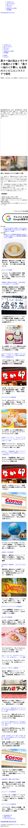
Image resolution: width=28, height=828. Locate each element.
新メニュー (10, 5)
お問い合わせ (7, 816)
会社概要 (9, 9)
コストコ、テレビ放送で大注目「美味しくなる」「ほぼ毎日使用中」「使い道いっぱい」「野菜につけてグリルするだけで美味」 (13, 275)
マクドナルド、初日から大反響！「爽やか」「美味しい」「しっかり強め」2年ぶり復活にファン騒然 (14, 809)
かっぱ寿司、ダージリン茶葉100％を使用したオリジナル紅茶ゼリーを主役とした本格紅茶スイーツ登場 (14, 348)
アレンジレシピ (11, 3)
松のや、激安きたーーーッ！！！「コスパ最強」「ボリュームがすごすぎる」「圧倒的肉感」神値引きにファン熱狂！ (13, 673)
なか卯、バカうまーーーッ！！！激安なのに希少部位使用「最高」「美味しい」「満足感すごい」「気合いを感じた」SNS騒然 (13, 390)
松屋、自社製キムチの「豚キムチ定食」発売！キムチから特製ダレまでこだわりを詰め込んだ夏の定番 (13, 743)
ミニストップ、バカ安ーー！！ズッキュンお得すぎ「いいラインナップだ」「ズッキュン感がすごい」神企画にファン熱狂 (13, 797)
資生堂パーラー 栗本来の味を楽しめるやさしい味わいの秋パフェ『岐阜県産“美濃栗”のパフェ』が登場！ (15, 236)
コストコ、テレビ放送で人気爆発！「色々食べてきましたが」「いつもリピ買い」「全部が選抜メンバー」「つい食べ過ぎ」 (13, 772)
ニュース (9, 6)
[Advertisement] (14, 29)
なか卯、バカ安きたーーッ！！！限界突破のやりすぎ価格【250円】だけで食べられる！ (14, 487)
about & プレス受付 (12, 8)
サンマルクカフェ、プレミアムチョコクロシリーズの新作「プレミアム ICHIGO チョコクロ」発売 (13, 649)
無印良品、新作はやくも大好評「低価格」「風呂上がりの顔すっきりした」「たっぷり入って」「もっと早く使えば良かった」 (13, 785)
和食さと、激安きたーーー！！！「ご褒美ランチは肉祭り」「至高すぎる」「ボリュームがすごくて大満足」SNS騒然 (13, 558)
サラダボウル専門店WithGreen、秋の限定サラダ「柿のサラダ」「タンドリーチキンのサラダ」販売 (13, 730)
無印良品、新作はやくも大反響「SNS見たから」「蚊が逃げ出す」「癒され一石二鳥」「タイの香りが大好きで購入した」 (13, 263)
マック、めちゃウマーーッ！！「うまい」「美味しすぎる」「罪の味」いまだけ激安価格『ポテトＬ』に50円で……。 (13, 403)
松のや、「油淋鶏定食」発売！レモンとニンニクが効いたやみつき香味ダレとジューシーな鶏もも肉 (13, 459)
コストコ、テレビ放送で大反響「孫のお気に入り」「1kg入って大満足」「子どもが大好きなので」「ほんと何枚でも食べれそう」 (14, 515)
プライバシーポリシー (10, 818)
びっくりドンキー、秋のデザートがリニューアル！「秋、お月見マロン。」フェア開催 (13, 662)
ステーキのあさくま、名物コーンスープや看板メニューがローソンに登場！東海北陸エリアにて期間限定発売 (13, 361)
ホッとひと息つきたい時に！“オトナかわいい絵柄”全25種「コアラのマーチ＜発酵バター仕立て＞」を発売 (15, 229)
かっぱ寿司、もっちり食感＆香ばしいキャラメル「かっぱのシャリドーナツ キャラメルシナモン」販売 (13, 431)
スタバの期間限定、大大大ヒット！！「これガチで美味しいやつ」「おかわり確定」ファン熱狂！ (13, 611)
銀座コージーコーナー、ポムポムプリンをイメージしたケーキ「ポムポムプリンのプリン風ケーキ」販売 (13, 445)
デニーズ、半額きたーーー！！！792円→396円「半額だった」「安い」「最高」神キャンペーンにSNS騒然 (14, 600)
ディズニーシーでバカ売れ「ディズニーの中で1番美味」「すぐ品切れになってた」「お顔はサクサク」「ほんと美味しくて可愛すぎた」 (14, 545)
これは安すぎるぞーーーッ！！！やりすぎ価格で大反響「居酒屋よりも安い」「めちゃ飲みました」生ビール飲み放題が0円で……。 (13, 319)
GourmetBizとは (8, 815)
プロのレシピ (10, 2)
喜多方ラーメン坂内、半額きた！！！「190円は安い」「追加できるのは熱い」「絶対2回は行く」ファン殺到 (13, 702)
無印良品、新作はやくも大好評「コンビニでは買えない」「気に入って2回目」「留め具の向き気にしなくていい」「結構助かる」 (13, 572)
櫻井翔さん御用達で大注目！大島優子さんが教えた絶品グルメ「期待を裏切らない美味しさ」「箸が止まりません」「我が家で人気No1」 (13, 289)
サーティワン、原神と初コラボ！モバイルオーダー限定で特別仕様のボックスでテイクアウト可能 (13, 716)
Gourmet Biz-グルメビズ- (8, 821)
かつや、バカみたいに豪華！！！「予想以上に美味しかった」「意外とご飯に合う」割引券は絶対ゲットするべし (13, 622)
